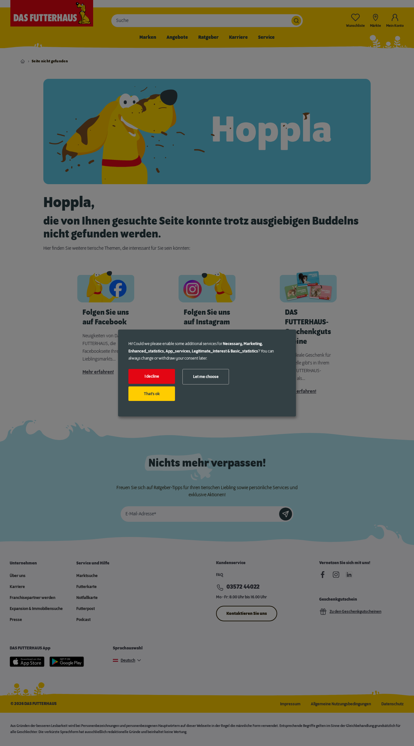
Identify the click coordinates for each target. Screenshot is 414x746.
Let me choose (206, 376)
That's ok (152, 394)
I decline (152, 376)
